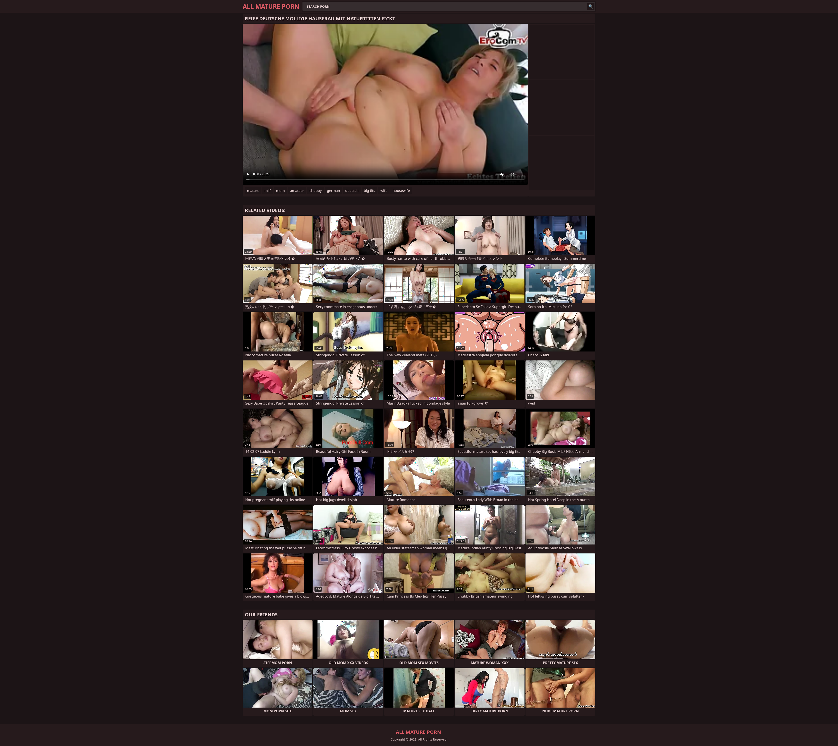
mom (280, 190)
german (333, 190)
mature (253, 190)
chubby (315, 190)
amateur (297, 190)
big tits (369, 190)
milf (267, 190)
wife (383, 190)
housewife (401, 190)
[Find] (590, 6)
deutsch (352, 190)
